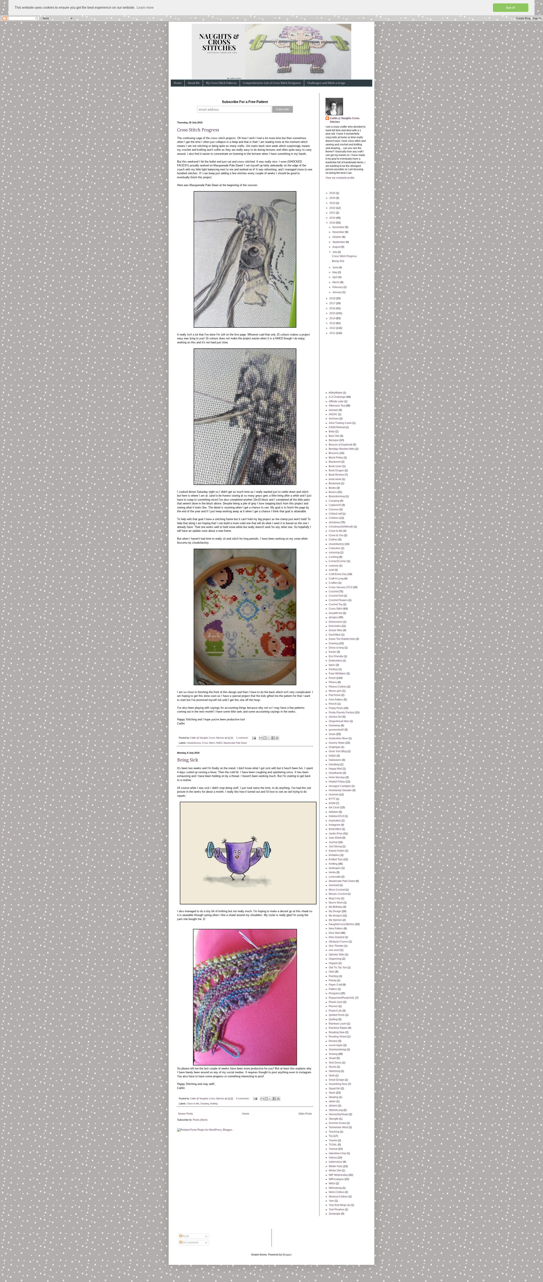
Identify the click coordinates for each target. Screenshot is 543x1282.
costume (334, 565)
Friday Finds (336, 708)
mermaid (334, 885)
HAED (219, 743)
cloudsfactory (194, 743)
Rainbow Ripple (338, 1027)
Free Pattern (336, 699)
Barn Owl (334, 435)
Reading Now (337, 1032)
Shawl (332, 1058)
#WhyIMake (335, 392)
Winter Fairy (336, 1166)
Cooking (334, 556)
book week (335, 479)
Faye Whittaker (337, 673)
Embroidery (335, 660)
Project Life (335, 1010)
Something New (338, 1084)
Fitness (333, 682)
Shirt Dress (335, 1062)
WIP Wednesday (338, 1174)
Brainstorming (337, 496)
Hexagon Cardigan (340, 786)
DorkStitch (335, 634)
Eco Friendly (336, 656)
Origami (333, 963)
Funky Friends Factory (341, 712)
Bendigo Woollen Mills (342, 448)
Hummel (334, 794)
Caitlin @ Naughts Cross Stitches (345, 120)
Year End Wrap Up (339, 1205)
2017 (332, 303)
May (335, 272)
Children (334, 517)
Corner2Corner (337, 561)
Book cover (335, 466)
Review (333, 1041)
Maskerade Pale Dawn (235, 743)
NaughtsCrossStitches (341, 924)
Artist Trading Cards (340, 423)
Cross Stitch (208, 743)
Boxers (333, 492)
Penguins (334, 993)
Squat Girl (334, 1088)
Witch (332, 1183)
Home (178, 83)
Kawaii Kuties (336, 850)
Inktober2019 (336, 816)
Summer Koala (337, 1123)
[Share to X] (269, 738)
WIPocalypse (336, 1179)
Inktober (333, 811)
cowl (331, 569)
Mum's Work (336, 902)
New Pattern (336, 928)
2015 (332, 313)
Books (332, 487)
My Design (335, 911)
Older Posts (305, 1113)
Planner (333, 1006)
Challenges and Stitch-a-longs (326, 83)
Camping (334, 500)
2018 (332, 298)
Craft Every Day (338, 574)
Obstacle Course (338, 941)
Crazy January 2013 (340, 587)
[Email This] (261, 738)
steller (332, 1101)
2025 (332, 193)
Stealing (333, 1097)
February (337, 287)
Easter (332, 651)
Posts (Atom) (200, 1119)
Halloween (335, 760)
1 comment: (242, 737)
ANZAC (333, 414)
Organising (335, 958)
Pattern (333, 989)
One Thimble (336, 945)
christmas (334, 522)
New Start (334, 932)
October (337, 236)
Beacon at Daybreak (340, 444)
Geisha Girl (335, 716)
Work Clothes (336, 1192)
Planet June (336, 1002)
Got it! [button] (510, 7)
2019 (332, 222)
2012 (332, 328)
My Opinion (335, 920)
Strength (334, 1118)
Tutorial (333, 1148)
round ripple (336, 1045)
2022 (332, 207)
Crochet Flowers (338, 600)
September (339, 242)
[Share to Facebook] (273, 738)
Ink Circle (334, 807)
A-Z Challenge (337, 396)
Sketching (334, 1071)
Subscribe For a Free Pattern (245, 102)
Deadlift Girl (335, 613)
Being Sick (187, 760)
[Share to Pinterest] (277, 738)
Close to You (336, 535)
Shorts (332, 1066)
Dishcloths (335, 626)
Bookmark (334, 483)
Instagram (334, 824)
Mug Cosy (334, 898)
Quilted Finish (337, 1014)
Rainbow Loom (337, 1023)
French (333, 703)
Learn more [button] (145, 7)
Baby (332, 431)
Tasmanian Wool (338, 1127)
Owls (331, 971)
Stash (332, 1092)
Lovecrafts (335, 876)
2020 (332, 217)
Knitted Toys (336, 859)
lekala (332, 872)
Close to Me (193, 1103)
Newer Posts (185, 1113)
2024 (332, 197)
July (335, 252)
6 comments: (243, 1098)
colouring (334, 552)
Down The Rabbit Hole (342, 639)
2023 (332, 203)
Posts (185, 1236)
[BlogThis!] (265, 738)
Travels (333, 1140)
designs (333, 617)
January (337, 292)
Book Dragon (336, 470)
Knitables (334, 855)
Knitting (214, 1103)
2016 (332, 308)
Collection (334, 548)
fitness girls (335, 690)
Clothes (333, 539)
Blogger (287, 1254)
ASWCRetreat (337, 427)
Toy (331, 1135)
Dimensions (336, 621)
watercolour (335, 1161)
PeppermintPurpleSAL (342, 997)
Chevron (334, 509)
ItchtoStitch (335, 829)
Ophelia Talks (336, 954)
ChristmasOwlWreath (341, 526)
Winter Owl (335, 1170)
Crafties (333, 582)
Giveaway (334, 725)
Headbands (335, 772)
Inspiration (335, 820)
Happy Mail (335, 768)
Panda (332, 980)
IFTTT (332, 799)
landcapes (335, 868)
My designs (335, 915)
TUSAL (333, 1144)
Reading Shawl (338, 1036)
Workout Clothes (338, 1196)
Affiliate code (336, 401)
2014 (332, 318)
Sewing (333, 1053)
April (335, 277)
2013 (332, 323)
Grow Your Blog (338, 751)
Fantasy (333, 669)
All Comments (190, 1242)
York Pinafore (336, 1209)
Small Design (336, 1079)
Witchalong (335, 1187)
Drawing (204, 1103)
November (338, 232)
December (338, 227)
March (336, 282)
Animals (333, 410)
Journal (333, 842)
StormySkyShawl (338, 1114)
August (336, 246)
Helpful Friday (337, 781)
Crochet (333, 591)
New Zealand (336, 937)
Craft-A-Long (336, 578)
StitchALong (336, 1110)
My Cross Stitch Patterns (221, 83)
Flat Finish (335, 695)
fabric (332, 665)
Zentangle (334, 1213)
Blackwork (335, 461)
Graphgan (334, 747)
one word (334, 950)
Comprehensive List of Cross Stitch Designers (272, 83)
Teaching (334, 1131)
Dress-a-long (336, 647)
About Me (194, 83)
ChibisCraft (335, 513)
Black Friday (336, 457)
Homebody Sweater (340, 790)
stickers (333, 1105)
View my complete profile (340, 177)
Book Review (336, 474)
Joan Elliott (335, 837)
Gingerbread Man (339, 721)
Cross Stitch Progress (198, 130)
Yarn (331, 1200)
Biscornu (334, 453)
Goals (332, 734)
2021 (332, 212)
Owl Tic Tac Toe (338, 967)
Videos (333, 1157)
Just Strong (335, 846)
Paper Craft (335, 984)
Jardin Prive (336, 833)
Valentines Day (337, 1153)
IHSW (332, 803)
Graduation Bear (338, 738)
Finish (332, 677)
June (335, 267)
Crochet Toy (336, 604)
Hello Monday (337, 777)
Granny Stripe (337, 742)
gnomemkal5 (336, 729)
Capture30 (335, 505)
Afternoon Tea (337, 405)
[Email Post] (254, 737)
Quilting (333, 1019)
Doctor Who (335, 630)
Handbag (334, 764)
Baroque (334, 440)
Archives (334, 418)
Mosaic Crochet (338, 893)
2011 (332, 333)
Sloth (332, 1075)
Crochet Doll (336, 595)
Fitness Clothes (338, 686)
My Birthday (335, 906)
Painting (333, 976)
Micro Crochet (337, 889)
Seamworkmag (337, 1049)
